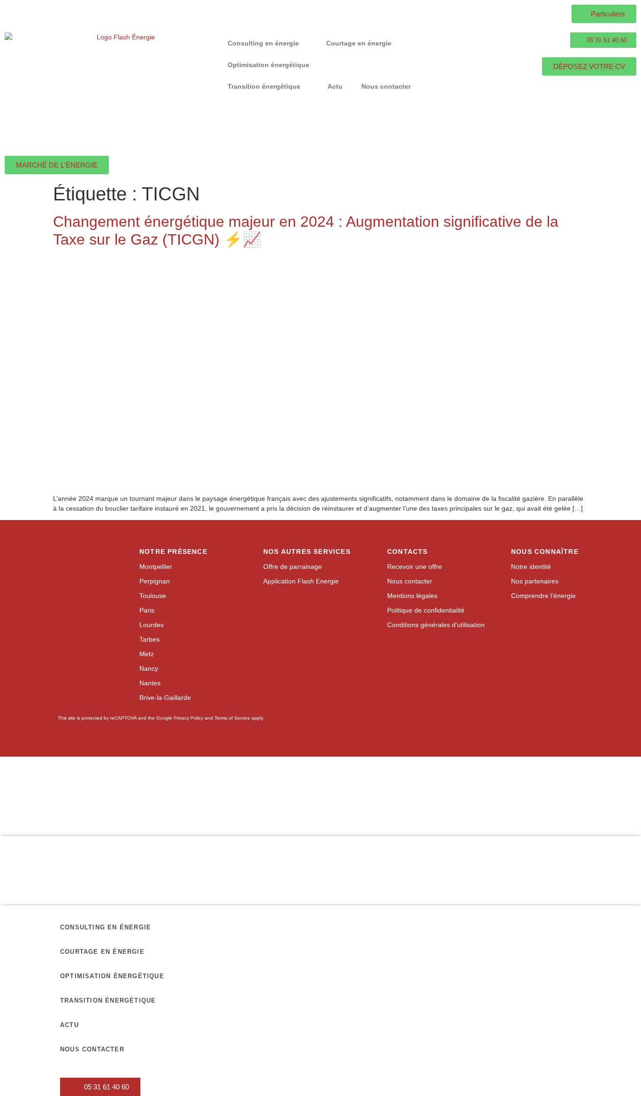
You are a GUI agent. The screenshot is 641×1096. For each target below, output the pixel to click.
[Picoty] (360, 809)
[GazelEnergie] (518, 809)
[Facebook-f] (390, 654)
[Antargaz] (597, 809)
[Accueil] (122, 89)
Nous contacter (386, 86)
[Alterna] (123, 809)
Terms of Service (232, 717)
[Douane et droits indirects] (202, 808)
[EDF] (202, 782)
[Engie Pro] (438, 782)
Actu (335, 86)
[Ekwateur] (44, 809)
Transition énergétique (264, 86)
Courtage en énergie (358, 43)
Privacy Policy (188, 717)
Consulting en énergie (263, 43)
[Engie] (281, 782)
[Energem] (597, 781)
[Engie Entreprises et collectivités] (360, 782)
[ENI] (518, 782)
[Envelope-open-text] (429, 654)
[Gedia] (281, 808)
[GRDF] (123, 782)
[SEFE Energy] (439, 809)
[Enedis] (44, 782)
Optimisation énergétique (268, 65)
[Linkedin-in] (409, 654)
